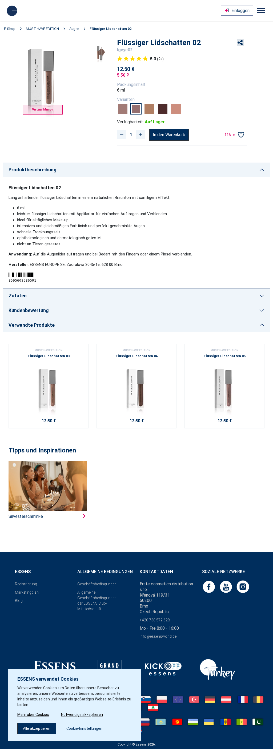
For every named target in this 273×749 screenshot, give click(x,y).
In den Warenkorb (169, 134)
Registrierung (26, 584)
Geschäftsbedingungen (97, 584)
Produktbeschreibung (33, 169)
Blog (19, 600)
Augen (74, 29)
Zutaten (18, 295)
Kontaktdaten (156, 571)
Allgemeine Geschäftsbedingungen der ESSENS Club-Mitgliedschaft (97, 600)
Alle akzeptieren (36, 728)
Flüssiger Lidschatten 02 (110, 29)
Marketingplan (27, 592)
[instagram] (243, 586)
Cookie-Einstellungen (84, 728)
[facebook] (209, 586)
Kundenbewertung (29, 310)
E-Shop (9, 29)
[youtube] (226, 586)
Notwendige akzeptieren (82, 714)
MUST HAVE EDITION (42, 29)
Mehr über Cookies (33, 714)
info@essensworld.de (158, 636)
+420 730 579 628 (155, 620)
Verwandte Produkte (32, 325)
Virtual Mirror (42, 109)
